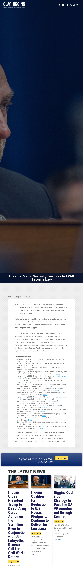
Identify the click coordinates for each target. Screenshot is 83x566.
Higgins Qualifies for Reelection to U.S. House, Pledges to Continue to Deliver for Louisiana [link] (40, 510)
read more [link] (35, 554)
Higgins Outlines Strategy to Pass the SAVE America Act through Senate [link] (63, 504)
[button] (63, 5)
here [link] (57, 391)
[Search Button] (60, 5)
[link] (14, 5)
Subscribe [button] (61, 458)
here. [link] (58, 374)
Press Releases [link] (25, 296)
